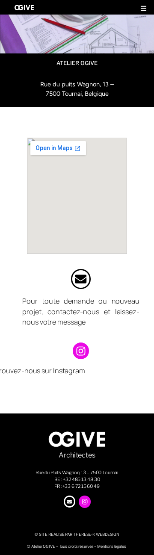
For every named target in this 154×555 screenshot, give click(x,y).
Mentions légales (111, 546)
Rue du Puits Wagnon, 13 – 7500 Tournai (77, 472)
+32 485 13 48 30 (81, 479)
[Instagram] (81, 350)
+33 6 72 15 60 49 (81, 486)
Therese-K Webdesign (96, 534)
